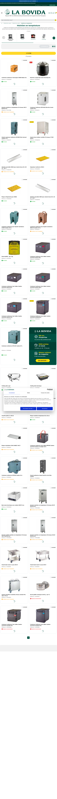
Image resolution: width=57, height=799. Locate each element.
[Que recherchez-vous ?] (55, 20)
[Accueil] (1, 23)
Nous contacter (44, 5)
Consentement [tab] (12, 392)
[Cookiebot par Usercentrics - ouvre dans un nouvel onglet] (48, 389)
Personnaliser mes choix (28, 408)
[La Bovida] (25, 13)
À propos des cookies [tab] (45, 392)
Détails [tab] (28, 392)
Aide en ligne (52, 5)
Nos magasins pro (38, 5)
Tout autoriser (44, 408)
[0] (55, 13)
